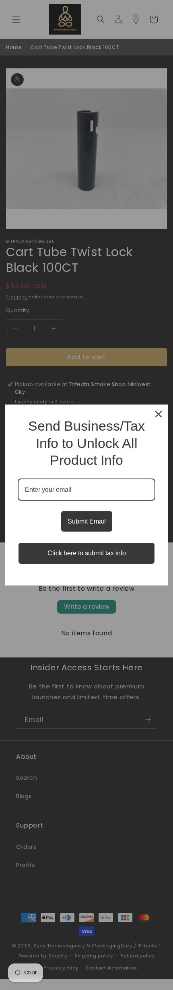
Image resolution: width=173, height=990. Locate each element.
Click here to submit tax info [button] (86, 553)
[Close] (158, 414)
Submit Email (87, 521)
